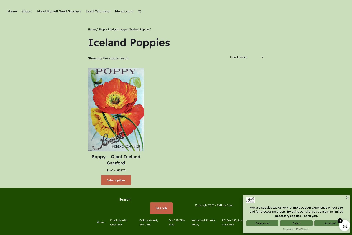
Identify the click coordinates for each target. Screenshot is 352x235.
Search (124, 199)
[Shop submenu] (31, 11)
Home (92, 29)
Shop (101, 29)
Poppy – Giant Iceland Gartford (115, 160)
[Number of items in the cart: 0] (139, 11)
